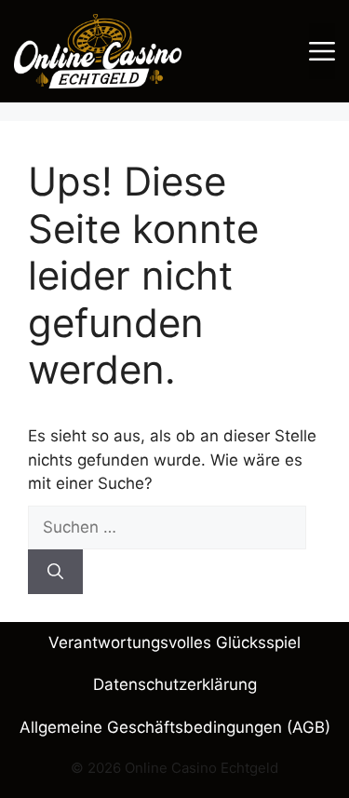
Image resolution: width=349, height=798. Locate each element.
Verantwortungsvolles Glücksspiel (174, 642)
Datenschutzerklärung (175, 684)
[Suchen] (55, 571)
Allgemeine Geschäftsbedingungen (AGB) (175, 727)
